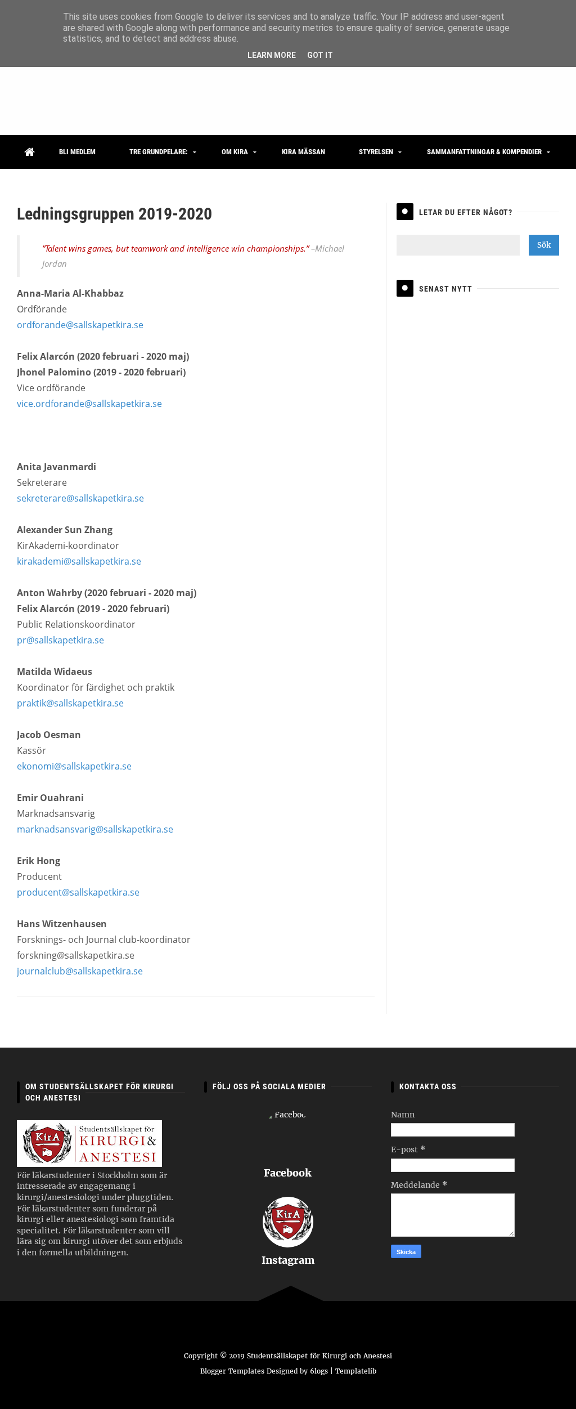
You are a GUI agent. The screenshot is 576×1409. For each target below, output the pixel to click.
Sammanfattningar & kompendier (484, 151)
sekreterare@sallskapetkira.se (80, 498)
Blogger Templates (232, 1371)
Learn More (272, 55)
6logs (319, 1371)
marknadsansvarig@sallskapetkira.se (95, 829)
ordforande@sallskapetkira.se (80, 325)
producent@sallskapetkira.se (78, 892)
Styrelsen (376, 151)
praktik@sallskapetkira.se (70, 703)
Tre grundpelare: (158, 151)
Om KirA (235, 151)
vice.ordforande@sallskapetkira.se (89, 403)
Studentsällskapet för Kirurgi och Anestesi (319, 1356)
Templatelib (355, 1371)
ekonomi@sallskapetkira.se (74, 766)
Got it (320, 55)
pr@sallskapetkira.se (60, 640)
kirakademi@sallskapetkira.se (79, 561)
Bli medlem (77, 151)
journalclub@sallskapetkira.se (80, 971)
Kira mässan (303, 151)
